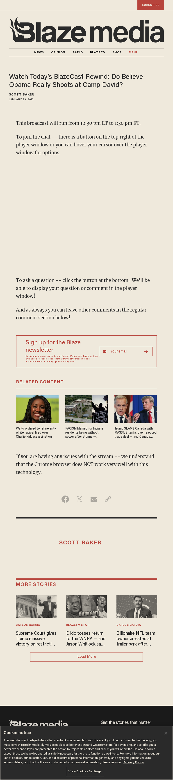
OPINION (58, 52)
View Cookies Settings (85, 771)
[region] (86, 753)
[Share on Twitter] (79, 499)
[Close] (166, 733)
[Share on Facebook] (65, 499)
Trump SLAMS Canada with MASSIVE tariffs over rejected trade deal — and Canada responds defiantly (135, 433)
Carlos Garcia (28, 625)
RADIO (78, 52)
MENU (134, 52)
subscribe (150, 5)
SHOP (117, 52)
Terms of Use (90, 356)
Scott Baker (21, 94)
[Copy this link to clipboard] (108, 499)
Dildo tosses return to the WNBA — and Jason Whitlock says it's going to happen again (85, 639)
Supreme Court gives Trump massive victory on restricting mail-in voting (36, 639)
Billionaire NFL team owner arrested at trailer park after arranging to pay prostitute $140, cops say (136, 639)
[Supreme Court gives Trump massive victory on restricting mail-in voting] (36, 606)
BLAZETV (97, 52)
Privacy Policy (69, 356)
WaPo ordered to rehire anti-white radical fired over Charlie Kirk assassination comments (36, 433)
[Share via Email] (93, 499)
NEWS (39, 52)
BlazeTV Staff (78, 625)
